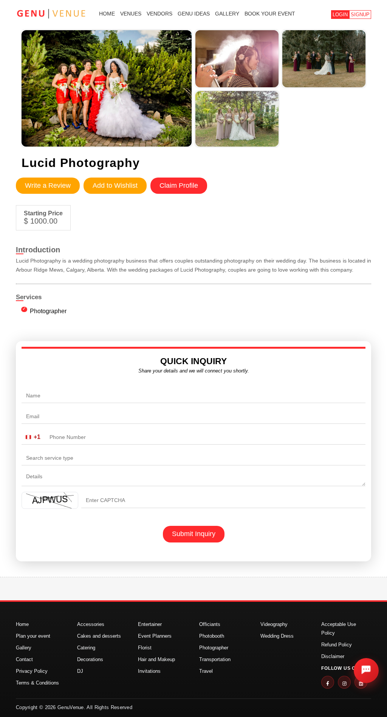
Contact (24, 659)
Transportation (215, 659)
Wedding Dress (277, 636)
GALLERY (227, 14)
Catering (86, 648)
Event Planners (155, 636)
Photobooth (211, 636)
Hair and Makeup (156, 659)
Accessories (90, 624)
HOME (107, 14)
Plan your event (33, 636)
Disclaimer (332, 656)
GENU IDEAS (194, 14)
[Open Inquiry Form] (366, 670)
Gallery (23, 648)
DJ (80, 671)
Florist (145, 648)
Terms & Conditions (37, 683)
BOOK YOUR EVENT (270, 14)
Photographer (48, 311)
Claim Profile (178, 185)
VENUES (130, 14)
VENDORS (159, 14)
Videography (274, 624)
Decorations (90, 659)
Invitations (149, 671)
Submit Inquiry (193, 534)
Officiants (209, 624)
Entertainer (150, 624)
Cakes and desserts (99, 636)
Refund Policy (336, 644)
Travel (206, 671)
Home (22, 624)
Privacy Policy (32, 671)
